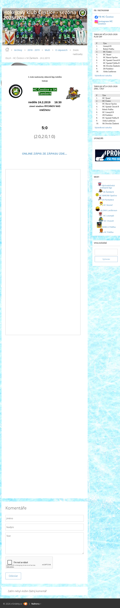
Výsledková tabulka (103, 75)
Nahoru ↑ (36, 603)
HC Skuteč (108, 205)
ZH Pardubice (108, 199)
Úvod (7, 49)
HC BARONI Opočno (108, 195)
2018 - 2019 (34, 50)
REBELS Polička (109, 227)
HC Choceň (109, 221)
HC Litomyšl (108, 215)
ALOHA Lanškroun (108, 210)
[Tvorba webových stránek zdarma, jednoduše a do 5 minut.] (25, 603)
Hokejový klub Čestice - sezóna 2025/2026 (39, 15)
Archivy (18, 50)
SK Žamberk (108, 192)
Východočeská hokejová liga (107, 186)
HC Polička (108, 232)
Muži (47, 50)
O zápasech (61, 50)
